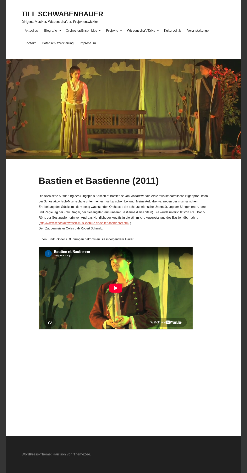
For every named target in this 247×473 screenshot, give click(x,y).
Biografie (50, 30)
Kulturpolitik (172, 30)
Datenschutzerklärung (58, 43)
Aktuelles (31, 30)
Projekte (112, 30)
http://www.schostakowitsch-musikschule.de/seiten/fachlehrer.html (84, 223)
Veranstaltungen (198, 30)
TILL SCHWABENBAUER (62, 14)
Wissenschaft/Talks (141, 30)
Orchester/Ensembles (81, 30)
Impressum (88, 43)
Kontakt (30, 43)
